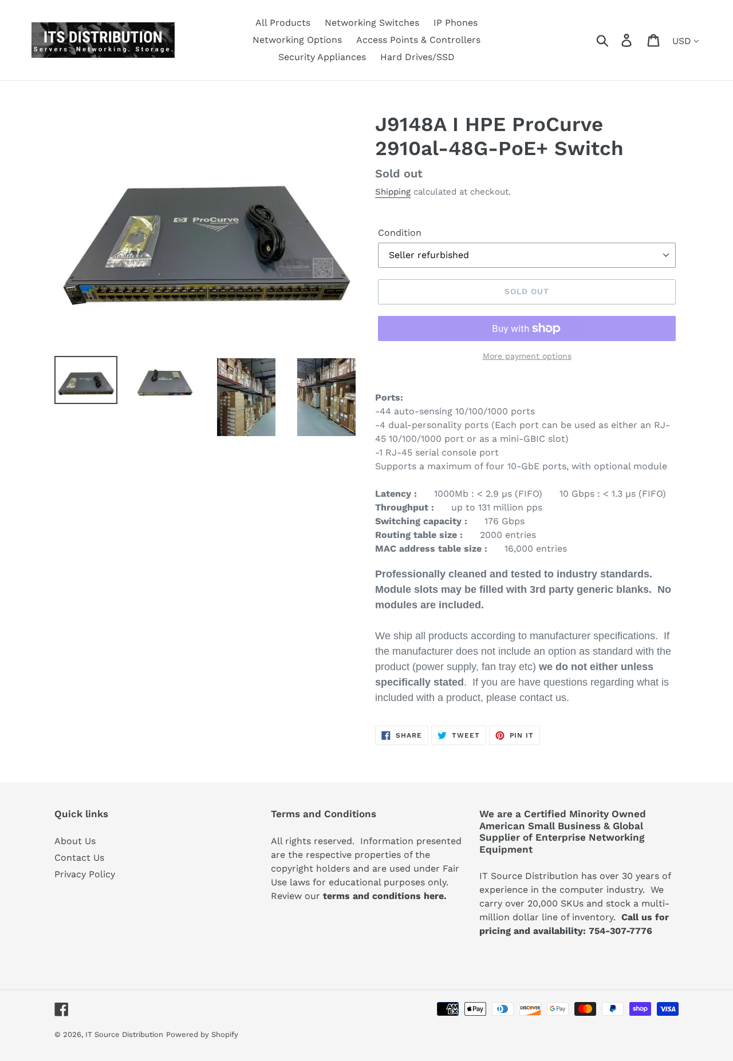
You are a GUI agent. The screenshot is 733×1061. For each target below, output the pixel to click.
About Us (75, 841)
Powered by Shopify (202, 1034)
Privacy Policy (84, 874)
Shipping (393, 192)
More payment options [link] (527, 356)
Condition (399, 232)
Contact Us (79, 857)
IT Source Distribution (124, 1034)
